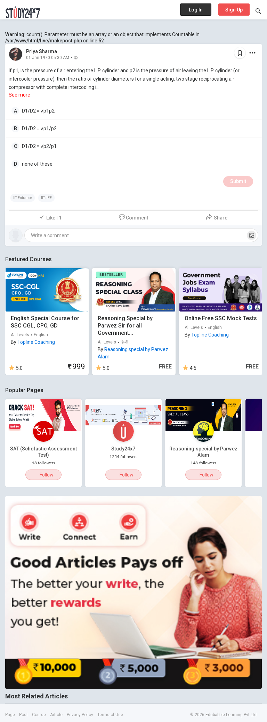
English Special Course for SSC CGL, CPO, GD (45, 322)
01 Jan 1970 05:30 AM (47, 57)
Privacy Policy (80, 714)
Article (56, 714)
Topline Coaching (36, 342)
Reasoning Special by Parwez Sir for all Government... (125, 325)
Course (39, 714)
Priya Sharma (41, 51)
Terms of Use (110, 714)
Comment (137, 218)
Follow (47, 475)
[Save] (239, 52)
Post (23, 714)
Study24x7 (123, 448)
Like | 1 (54, 218)
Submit (238, 181)
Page (10, 714)
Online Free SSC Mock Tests (221, 318)
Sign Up (234, 10)
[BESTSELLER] (133, 289)
